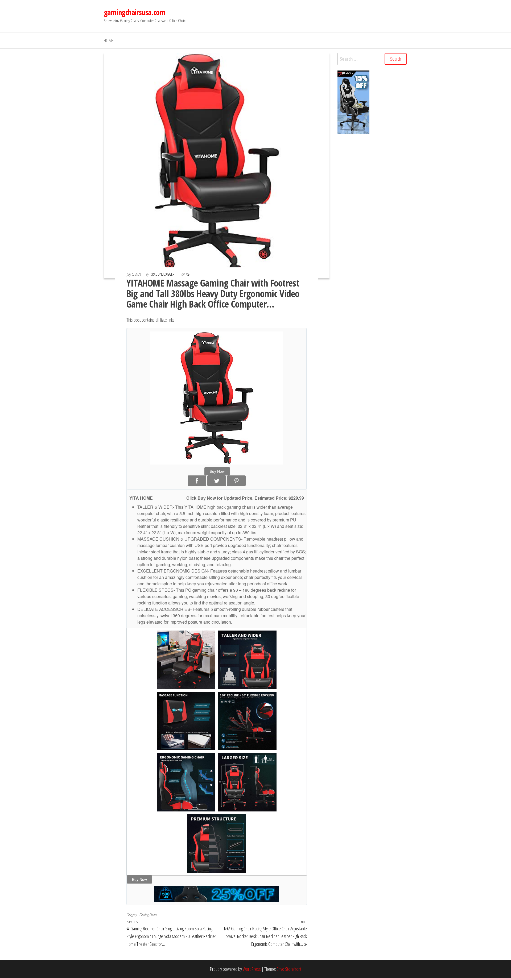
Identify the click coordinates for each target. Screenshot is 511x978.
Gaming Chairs (148, 914)
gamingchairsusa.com (134, 12)
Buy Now (217, 471)
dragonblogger (162, 274)
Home (109, 40)
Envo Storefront (289, 969)
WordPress (252, 969)
